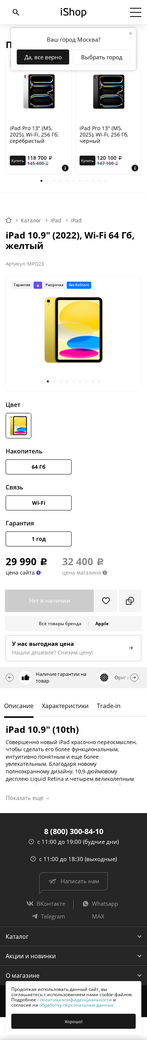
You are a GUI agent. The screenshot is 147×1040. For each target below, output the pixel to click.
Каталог (17, 936)
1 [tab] (42, 181)
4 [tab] (61, 181)
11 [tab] (106, 181)
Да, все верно (43, 57)
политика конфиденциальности (76, 999)
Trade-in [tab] (109, 706)
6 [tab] (74, 181)
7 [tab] (80, 181)
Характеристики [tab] (65, 706)
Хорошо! (74, 1021)
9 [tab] (93, 181)
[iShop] (73, 13)
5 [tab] (67, 181)
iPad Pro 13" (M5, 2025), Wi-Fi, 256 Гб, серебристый (34, 134)
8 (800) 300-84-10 (73, 831)
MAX (98, 916)
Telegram (53, 916)
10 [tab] (99, 181)
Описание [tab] (19, 706)
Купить (17, 160)
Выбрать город (101, 57)
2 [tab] (48, 181)
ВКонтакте (51, 903)
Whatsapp (105, 903)
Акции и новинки (31, 956)
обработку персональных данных (76, 1005)
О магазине (23, 975)
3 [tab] (54, 181)
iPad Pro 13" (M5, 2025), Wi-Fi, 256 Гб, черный (104, 134)
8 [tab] (86, 181)
